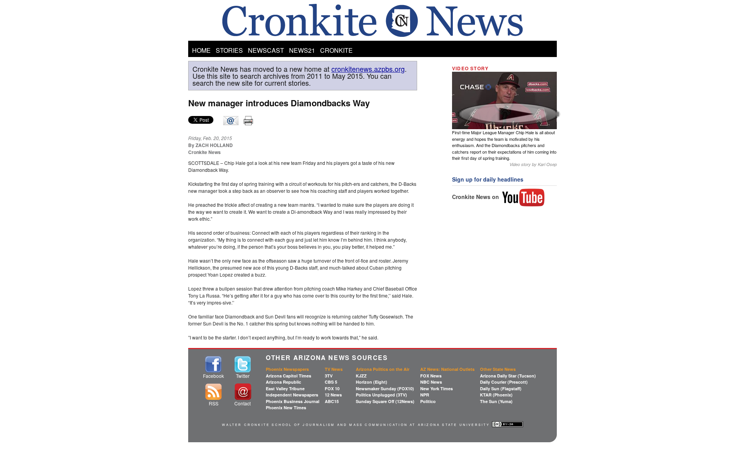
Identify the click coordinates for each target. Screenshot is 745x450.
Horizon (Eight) (371, 382)
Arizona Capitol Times (288, 376)
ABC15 (332, 401)
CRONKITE (336, 50)
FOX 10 (332, 388)
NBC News (431, 382)
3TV (329, 376)
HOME (201, 50)
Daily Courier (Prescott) (504, 382)
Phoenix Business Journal (292, 401)
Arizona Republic (283, 382)
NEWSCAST (266, 50)
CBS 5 (331, 382)
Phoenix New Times (286, 407)
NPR (424, 395)
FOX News (431, 376)
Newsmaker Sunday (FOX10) (385, 388)
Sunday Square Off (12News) (385, 401)
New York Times (436, 388)
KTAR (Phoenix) (496, 395)
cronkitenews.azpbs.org (368, 69)
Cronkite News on (476, 197)
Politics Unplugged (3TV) (381, 395)
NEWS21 (302, 50)
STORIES (229, 50)
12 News (333, 395)
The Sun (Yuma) (496, 401)
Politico (428, 401)
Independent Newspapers (292, 395)
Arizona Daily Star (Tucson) (508, 376)
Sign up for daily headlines (487, 179)
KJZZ (361, 376)
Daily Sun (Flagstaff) (501, 388)
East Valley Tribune (285, 388)
